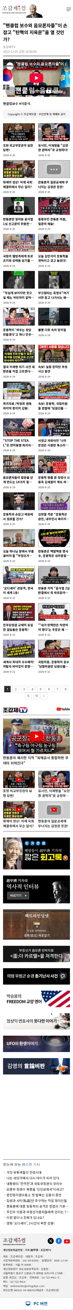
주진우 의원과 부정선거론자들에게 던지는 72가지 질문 (37, 1211)
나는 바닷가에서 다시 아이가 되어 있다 (32, 1177)
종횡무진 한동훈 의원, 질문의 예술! (52, 221)
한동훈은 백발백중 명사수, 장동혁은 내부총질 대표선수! (53, 553)
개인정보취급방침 (13, 1250)
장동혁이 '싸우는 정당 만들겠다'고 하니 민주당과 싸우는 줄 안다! (18, 332)
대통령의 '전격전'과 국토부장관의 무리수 (34, 1183)
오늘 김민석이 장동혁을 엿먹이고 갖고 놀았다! (53, 258)
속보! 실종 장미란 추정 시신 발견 (52, 369)
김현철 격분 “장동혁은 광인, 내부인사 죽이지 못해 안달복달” (52, 516)
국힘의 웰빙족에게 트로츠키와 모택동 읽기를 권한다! (18, 258)
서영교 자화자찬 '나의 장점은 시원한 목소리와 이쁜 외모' (53, 442)
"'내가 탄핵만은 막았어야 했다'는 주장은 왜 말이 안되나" (53, 627)
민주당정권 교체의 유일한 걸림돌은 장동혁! (18, 627)
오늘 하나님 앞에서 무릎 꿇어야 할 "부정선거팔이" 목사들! (18, 553)
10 (36, 696)
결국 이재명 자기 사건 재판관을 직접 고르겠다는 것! (19, 369)
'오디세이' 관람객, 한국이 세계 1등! (18, 590)
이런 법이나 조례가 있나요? (25, 1217)
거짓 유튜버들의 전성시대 (24, 1172)
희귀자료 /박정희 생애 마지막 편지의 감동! (17, 405)
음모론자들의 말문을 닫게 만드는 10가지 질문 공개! (18, 479)
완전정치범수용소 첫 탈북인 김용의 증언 (33, 1194)
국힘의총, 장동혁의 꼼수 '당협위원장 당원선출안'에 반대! (53, 664)
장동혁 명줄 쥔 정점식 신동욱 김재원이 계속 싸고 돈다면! (54, 479)
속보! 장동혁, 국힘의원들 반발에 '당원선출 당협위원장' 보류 (53, 405)
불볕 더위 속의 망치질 (52, 330)
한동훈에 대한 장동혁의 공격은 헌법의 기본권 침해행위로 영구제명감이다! (37, 1206)
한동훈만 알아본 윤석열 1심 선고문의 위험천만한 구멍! (18, 221)
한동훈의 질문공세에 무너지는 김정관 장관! (53, 184)
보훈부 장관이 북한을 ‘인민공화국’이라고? (35, 1189)
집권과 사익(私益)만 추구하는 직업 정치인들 (36, 1200)
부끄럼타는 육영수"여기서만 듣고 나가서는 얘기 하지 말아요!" (53, 295)
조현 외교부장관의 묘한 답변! (18, 147)
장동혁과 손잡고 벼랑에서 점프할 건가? (18, 516)
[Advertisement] (36, 1117)
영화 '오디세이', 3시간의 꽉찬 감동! (30, 1223)
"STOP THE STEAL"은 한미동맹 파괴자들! (17, 442)
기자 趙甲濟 (31, 1250)
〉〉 (44, 696)
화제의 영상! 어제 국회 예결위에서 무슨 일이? (17, 184)
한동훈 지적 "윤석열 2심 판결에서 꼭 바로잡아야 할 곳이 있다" (54, 590)
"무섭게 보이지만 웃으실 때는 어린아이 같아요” (17, 295)
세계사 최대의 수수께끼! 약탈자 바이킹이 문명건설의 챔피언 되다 (18, 664)
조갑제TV (46, 1250)
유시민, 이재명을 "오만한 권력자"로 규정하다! (53, 147)
